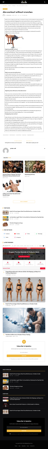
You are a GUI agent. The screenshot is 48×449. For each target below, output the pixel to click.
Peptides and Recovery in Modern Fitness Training (18, 334)
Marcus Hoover (9, 336)
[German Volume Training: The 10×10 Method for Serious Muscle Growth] (13, 167)
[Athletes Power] (24, 2)
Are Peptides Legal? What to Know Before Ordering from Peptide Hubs (27, 217)
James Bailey (8, 305)
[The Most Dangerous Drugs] (5, 224)
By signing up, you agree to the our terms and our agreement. (24, 358)
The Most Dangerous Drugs (16, 223)
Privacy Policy (31, 358)
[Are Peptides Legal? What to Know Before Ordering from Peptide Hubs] (5, 218)
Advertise (24, 445)
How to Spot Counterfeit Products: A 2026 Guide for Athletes (24, 404)
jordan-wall (8, 15)
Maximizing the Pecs (30, 174)
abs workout (5, 134)
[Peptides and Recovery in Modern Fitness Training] (24, 320)
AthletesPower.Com (28, 443)
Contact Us (32, 445)
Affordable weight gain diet (32, 142)
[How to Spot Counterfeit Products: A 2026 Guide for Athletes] (5, 405)
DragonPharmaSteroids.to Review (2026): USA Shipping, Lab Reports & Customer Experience (23, 272)
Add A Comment (24, 201)
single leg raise (30, 134)
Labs (19, 445)
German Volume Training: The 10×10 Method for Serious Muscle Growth (11, 175)
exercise (24, 134)
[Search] (44, 2)
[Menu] (3, 2)
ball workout (12, 134)
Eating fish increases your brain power (13, 142)
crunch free (18, 134)
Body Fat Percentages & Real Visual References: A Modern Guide (25, 211)
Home (16, 445)
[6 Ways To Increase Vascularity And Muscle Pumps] (13, 186)
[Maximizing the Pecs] (35, 167)
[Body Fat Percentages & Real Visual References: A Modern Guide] (5, 212)
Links (28, 445)
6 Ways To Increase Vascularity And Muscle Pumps (11, 194)
